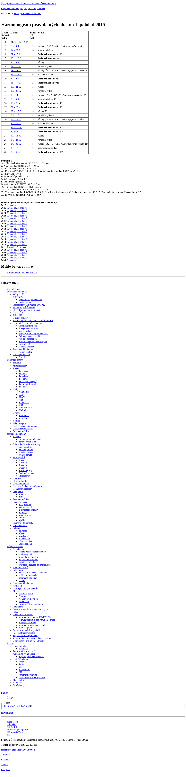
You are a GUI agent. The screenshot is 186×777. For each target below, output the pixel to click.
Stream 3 (23, 465)
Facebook (5, 759)
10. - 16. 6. (16, 135)
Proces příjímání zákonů (24, 307)
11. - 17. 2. (16, 66)
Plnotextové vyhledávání (15, 706)
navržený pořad (26, 449)
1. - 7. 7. (14, 148)
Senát (21, 664)
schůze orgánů (25, 554)
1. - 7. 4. (14, 95)
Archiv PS (17, 585)
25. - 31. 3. (16, 91)
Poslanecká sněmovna (31, 13)
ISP (3, 713)
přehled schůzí (25, 455)
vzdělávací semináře (28, 575)
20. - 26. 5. (16, 123)
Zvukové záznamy (27, 473)
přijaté (21, 533)
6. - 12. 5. (15, 115)
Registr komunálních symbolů (26, 630)
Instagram (5, 769)
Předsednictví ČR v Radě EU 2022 (29, 305)
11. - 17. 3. (16, 82)
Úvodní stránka (14, 289)
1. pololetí (11, 205)
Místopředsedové (20, 365)
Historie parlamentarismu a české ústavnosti (33, 320)
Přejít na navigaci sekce (34, 8)
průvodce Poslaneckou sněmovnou (35, 565)
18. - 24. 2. (16, 70)
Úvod (16, 13)
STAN (22, 397)
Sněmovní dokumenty (23, 523)
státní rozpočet (25, 541)
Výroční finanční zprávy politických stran (32, 638)
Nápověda (17, 682)
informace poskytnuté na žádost (33, 625)
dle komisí (23, 379)
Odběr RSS (12, 727)
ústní (21, 496)
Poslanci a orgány (15, 360)
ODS (21, 394)
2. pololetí (22, 208)
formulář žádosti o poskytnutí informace (37, 620)
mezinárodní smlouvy (28, 510)
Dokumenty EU (20, 525)
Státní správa (24, 669)
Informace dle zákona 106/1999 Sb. (18, 749)
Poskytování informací (29, 328)
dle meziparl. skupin (28, 384)
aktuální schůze (26, 447)
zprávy (22, 517)
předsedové (24, 415)
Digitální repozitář (21, 483)
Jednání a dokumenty (16, 434)
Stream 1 (23, 460)
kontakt (22, 580)
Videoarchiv (24, 475)
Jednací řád (18, 315)
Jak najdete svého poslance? (26, 654)
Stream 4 (23, 468)
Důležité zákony (20, 318)
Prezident (23, 661)
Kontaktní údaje (20, 646)
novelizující (24, 536)
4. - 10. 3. (15, 78)
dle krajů (23, 386)
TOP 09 (22, 410)
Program (22, 596)
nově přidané (25, 504)
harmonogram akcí (27, 441)
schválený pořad (26, 452)
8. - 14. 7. (15, 152)
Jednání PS (18, 297)
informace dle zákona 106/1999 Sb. (35, 617)
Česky (10, 698)
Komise (16, 420)
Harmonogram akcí (27, 302)
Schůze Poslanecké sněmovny (26, 444)
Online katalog (25, 352)
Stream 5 (23, 470)
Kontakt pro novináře (28, 599)
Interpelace (18, 491)
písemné (22, 494)
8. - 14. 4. (15, 99)
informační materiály (28, 578)
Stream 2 (23, 462)
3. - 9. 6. (14, 131)
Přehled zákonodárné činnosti (26, 310)
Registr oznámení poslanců (25, 426)
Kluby (16, 389)
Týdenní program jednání (30, 299)
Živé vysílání (19, 457)
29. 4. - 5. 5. (16, 111)
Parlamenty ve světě (28, 675)
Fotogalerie (18, 606)
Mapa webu (18, 680)
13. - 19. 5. (16, 119)
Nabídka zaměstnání (28, 339)
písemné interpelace (28, 515)
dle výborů (23, 376)
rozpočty (23, 512)
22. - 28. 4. (16, 107)
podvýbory (24, 418)
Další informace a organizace (32, 677)
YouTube (5, 754)
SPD (21, 405)
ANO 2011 (24, 392)
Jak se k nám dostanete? (24, 651)
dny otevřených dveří (28, 559)
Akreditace (24, 601)
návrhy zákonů (25, 507)
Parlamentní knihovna (23, 349)
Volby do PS (18, 294)
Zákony (16, 528)
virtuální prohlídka (27, 562)
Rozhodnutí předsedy (22, 489)
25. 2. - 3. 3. (16, 74)
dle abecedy (24, 371)
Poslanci (16, 368)
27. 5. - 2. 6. (16, 127)
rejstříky (22, 520)
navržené (23, 530)
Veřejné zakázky (26, 331)
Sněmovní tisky (20, 502)
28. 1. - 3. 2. (16, 58)
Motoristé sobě (25, 407)
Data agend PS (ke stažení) (25, 588)
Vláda (21, 667)
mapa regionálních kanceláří (31, 656)
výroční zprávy (25, 627)
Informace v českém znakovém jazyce (30, 609)
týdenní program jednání (30, 439)
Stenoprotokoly (20, 481)
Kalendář (17, 436)
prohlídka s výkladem (28, 557)
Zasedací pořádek (21, 431)
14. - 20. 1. (16, 50)
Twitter (4, 764)
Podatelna (23, 648)
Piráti (21, 400)
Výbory (16, 413)
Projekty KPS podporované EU (33, 333)
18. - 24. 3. (16, 87)
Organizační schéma (28, 325)
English (4, 693)
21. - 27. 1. (16, 54)
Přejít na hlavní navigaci (12, 8)
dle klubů (23, 373)
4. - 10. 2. (15, 62)
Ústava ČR (18, 312)
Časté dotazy (19, 685)
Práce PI (22, 357)
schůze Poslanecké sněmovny (32, 551)
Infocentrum (18, 570)
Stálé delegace (19, 423)
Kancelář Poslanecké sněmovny (27, 323)
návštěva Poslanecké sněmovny (33, 572)
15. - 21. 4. (16, 103)
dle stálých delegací (27, 381)
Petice (15, 612)
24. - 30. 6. (16, 144)
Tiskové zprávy (26, 593)
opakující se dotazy (27, 622)
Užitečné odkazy (20, 659)
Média (16, 591)
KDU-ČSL (24, 402)
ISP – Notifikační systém (24, 633)
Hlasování (17, 478)
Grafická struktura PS (23, 428)
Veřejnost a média (15, 546)
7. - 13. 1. (15, 46)
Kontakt (10, 643)
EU (20, 672)
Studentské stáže (26, 346)
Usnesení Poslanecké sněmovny (27, 486)
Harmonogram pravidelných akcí (22, 272)
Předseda (17, 362)
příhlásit (9, 713)
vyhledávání (24, 538)
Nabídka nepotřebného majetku (33, 341)
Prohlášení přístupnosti (17, 729)
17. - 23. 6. (16, 140)
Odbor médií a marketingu (31, 604)
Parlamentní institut (21, 354)
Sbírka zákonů (25, 544)
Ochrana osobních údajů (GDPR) (28, 640)
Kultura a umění (20, 567)
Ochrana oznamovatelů (29, 336)
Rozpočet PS (25, 344)
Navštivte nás (19, 549)
